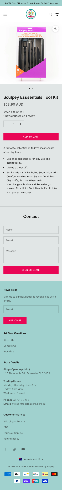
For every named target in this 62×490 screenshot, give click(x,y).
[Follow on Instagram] (14, 449)
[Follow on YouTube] (23, 449)
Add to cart (31, 136)
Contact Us (9, 345)
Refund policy (11, 438)
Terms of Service (13, 432)
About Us (8, 340)
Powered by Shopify (44, 466)
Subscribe (15, 320)
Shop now (54, 3)
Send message (31, 270)
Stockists (8, 351)
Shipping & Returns (14, 421)
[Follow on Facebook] (5, 449)
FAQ (5, 427)
